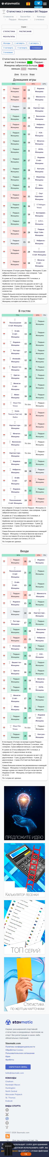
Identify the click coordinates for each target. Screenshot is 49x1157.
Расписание (25, 31)
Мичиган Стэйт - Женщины (40, 263)
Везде (32, 74)
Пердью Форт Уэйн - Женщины (39, 232)
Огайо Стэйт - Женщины (15, 334)
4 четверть (22, 48)
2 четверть (34, 43)
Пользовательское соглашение (19, 1053)
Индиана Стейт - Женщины (40, 160)
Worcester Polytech (13, 1094)
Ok (25, 1154)
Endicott (8, 1101)
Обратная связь (18, 1067)
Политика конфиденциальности (20, 1046)
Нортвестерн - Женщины (39, 109)
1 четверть (19, 43)
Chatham (9, 1081)
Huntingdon (10, 1088)
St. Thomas (10, 1097)
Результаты (9, 37)
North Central (11, 1091)
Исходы (6, 43)
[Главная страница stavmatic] (11, 3)
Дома (16, 74)
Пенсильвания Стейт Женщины (39, 253)
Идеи (7, 1056)
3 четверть (8, 48)
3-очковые (8, 52)
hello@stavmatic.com (14, 1073)
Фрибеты (9, 1059)
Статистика (9, 31)
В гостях (24, 74)
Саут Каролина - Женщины (39, 196)
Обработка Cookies (14, 1050)
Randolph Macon (12, 1084)
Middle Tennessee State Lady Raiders (15, 414)
